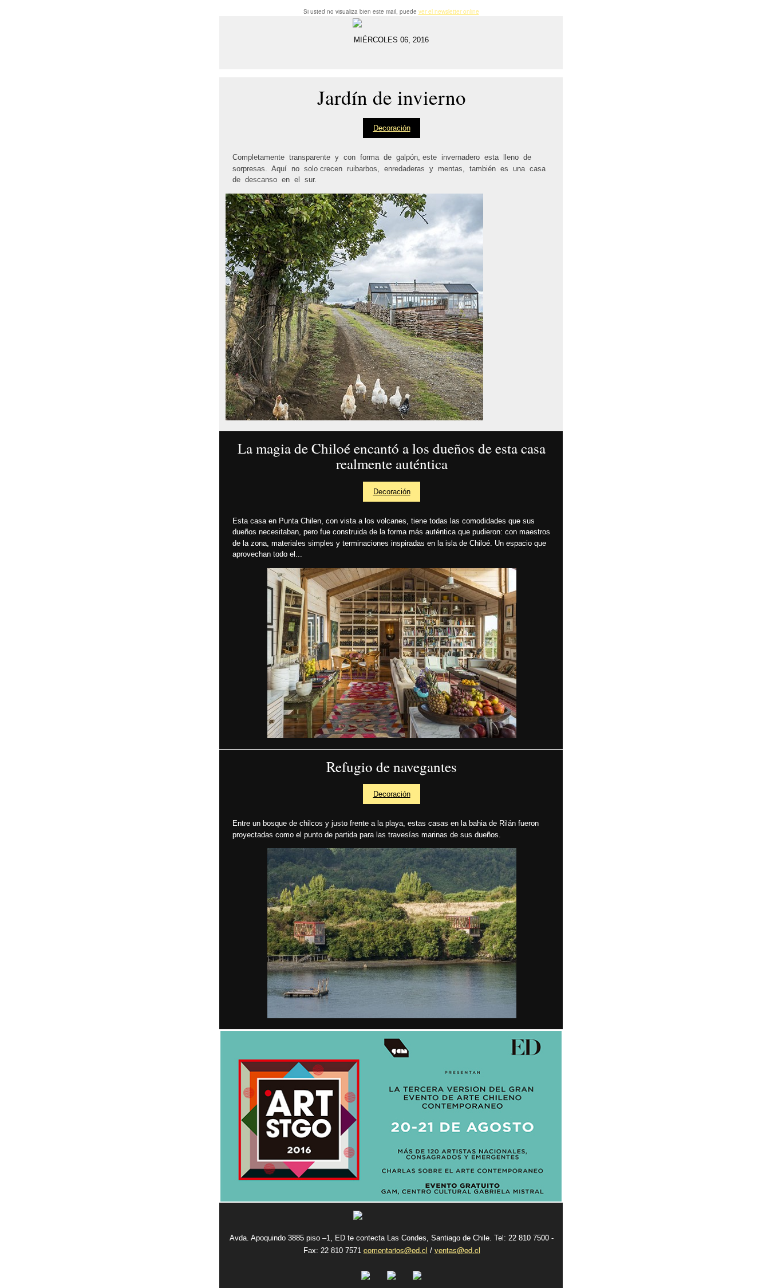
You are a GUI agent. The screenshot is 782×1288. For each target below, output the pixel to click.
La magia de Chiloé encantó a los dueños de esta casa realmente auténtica (392, 456)
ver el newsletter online (448, 11)
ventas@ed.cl (457, 1249)
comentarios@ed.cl (396, 1249)
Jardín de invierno (391, 97)
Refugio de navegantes (391, 767)
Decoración (391, 128)
